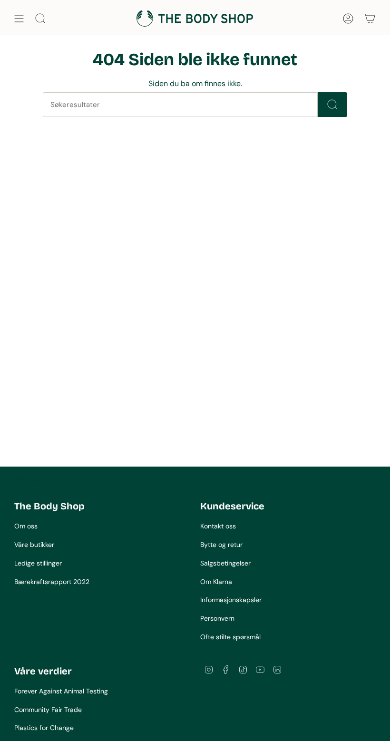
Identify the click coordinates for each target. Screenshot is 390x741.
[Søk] (332, 104)
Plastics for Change (44, 727)
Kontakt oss (218, 526)
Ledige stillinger (38, 563)
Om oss (26, 526)
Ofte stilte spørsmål (230, 637)
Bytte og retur (221, 544)
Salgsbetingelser (225, 563)
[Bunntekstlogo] (50, 480)
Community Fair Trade (48, 709)
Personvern (217, 618)
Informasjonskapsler (231, 599)
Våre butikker (34, 544)
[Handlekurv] (370, 18)
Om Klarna (216, 581)
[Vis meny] (19, 18)
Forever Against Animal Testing (61, 691)
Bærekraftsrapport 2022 (51, 581)
